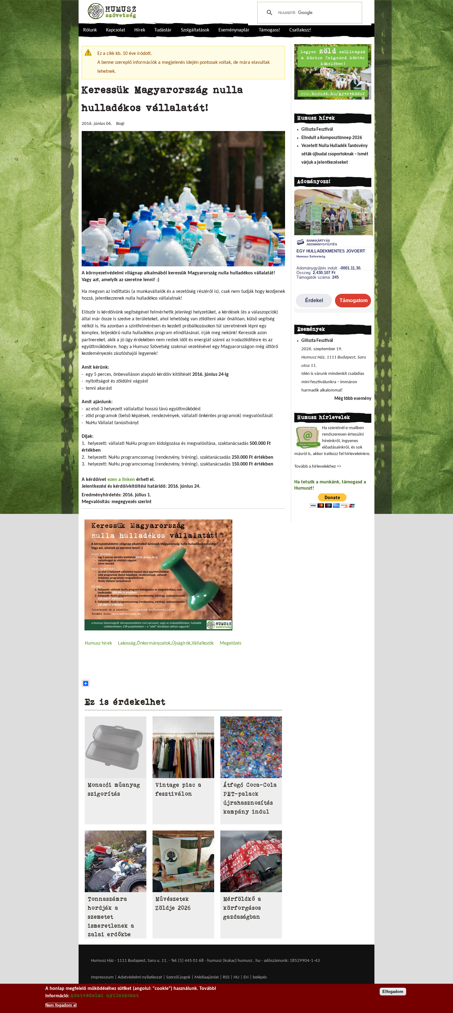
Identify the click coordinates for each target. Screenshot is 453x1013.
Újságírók (181, 643)
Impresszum (102, 977)
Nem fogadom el (61, 1005)
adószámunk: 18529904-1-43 (292, 960)
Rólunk (90, 30)
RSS (226, 977)
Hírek (139, 30)
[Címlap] (112, 11)
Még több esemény (352, 398)
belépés (260, 977)
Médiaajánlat (207, 977)
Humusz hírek (98, 643)
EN (246, 977)
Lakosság (127, 643)
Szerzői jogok (178, 977)
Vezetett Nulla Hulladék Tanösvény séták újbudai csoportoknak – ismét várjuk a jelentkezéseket (334, 154)
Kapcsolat (115, 30)
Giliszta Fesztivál (317, 129)
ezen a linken (121, 479)
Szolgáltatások (195, 30)
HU (236, 977)
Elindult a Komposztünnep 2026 (331, 138)
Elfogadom (392, 991)
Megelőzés (230, 643)
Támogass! (269, 30)
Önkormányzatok (153, 643)
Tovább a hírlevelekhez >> (317, 466)
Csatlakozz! (300, 30)
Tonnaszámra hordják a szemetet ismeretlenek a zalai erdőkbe (111, 916)
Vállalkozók (203, 643)
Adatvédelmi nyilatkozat (140, 977)
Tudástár (163, 30)
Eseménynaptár (234, 30)
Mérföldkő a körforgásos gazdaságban (242, 908)
